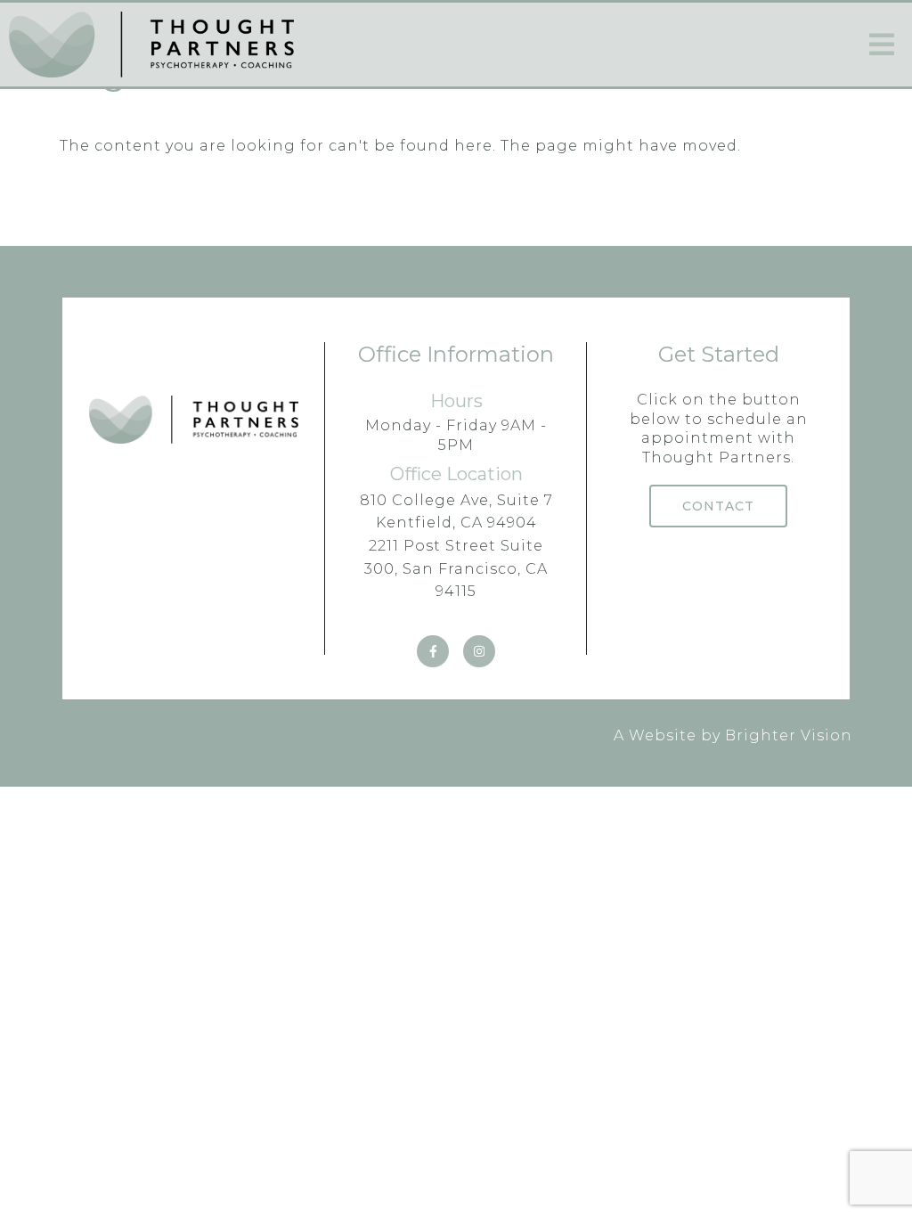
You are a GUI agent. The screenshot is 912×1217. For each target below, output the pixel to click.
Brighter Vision (788, 735)
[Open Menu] (881, 44)
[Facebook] (433, 651)
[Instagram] (479, 651)
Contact (718, 506)
